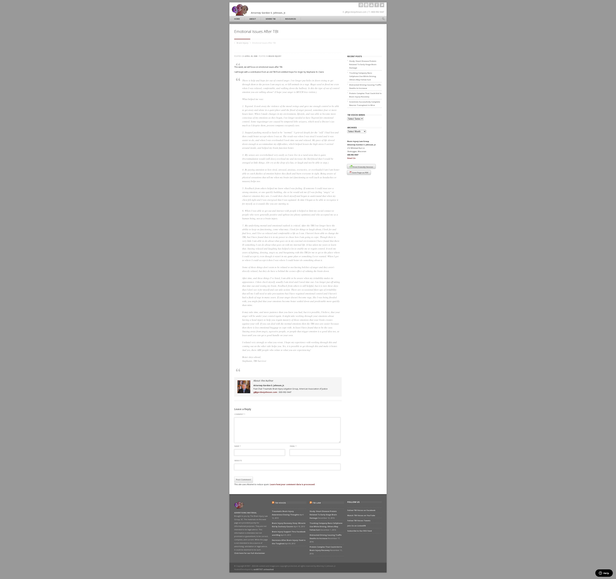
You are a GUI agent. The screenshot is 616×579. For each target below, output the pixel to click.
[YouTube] (371, 5)
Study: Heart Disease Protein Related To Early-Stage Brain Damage (362, 64)
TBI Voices (280, 502)
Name (237, 446)
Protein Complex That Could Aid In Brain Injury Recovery (365, 95)
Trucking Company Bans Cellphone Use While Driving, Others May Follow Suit (362, 76)
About (252, 19)
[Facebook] (376, 5)
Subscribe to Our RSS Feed (359, 531)
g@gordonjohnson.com (265, 392)
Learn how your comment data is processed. (292, 484)
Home (237, 19)
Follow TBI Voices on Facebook (361, 510)
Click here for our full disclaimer (249, 553)
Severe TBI (271, 19)
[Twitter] (382, 5)
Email (293, 446)
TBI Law (316, 502)
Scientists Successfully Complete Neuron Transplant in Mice (364, 103)
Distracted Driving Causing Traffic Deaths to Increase (365, 86)
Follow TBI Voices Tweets (358, 520)
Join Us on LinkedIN (356, 525)
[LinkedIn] (366, 5)
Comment (239, 414)
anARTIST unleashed (263, 569)
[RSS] (361, 5)
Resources (290, 19)
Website (238, 460)
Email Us (351, 158)
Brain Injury (242, 43)
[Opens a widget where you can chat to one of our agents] (604, 573)
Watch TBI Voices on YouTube (361, 515)
